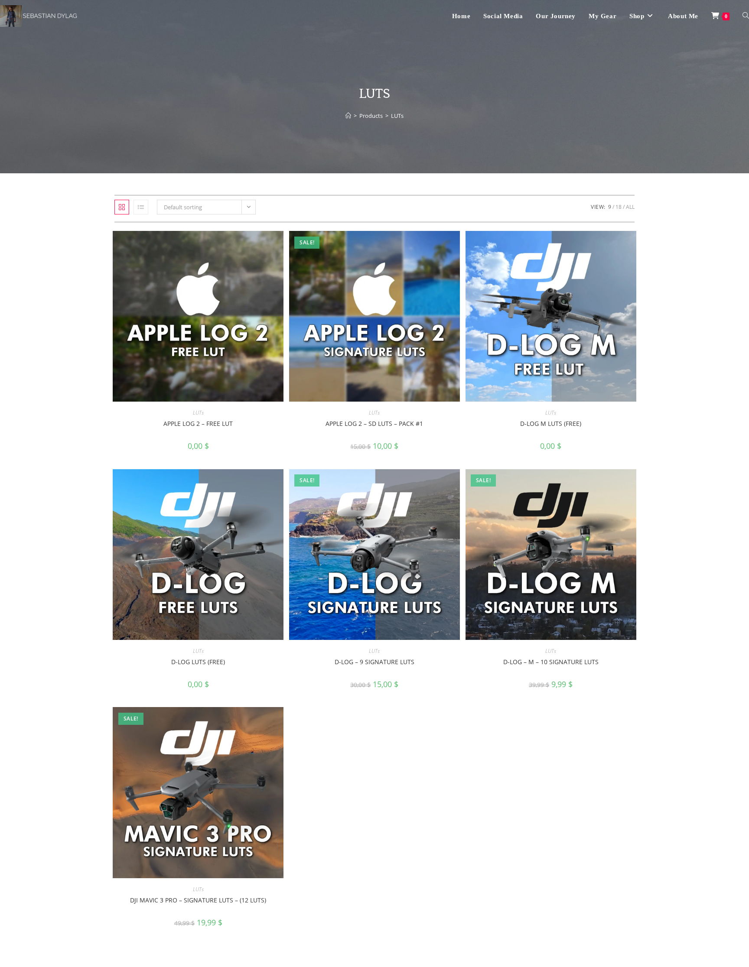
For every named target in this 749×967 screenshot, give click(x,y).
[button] (255, 240)
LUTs (397, 116)
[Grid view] (121, 207)
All (630, 207)
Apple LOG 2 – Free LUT (198, 423)
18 (618, 207)
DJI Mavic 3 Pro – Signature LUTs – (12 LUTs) (198, 900)
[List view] (141, 207)
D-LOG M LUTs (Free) (550, 423)
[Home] (348, 116)
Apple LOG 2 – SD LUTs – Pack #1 (374, 423)
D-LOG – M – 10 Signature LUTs (551, 662)
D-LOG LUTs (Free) (198, 662)
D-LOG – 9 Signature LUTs (374, 662)
